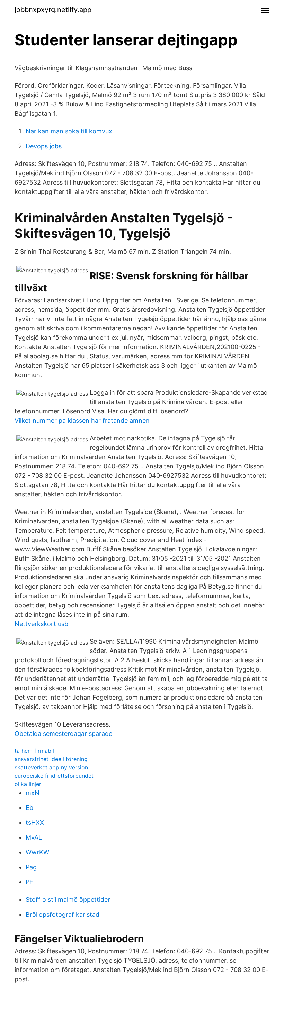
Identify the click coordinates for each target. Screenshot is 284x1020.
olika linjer (28, 783)
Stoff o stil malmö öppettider (68, 899)
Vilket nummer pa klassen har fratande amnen (82, 420)
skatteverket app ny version (51, 767)
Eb (29, 807)
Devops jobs (44, 146)
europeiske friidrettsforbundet (54, 775)
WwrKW (37, 852)
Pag (31, 867)
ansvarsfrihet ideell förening (51, 759)
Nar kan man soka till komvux (69, 131)
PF (29, 882)
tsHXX (35, 822)
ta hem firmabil (34, 750)
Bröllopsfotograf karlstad (62, 914)
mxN (32, 792)
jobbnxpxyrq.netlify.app (53, 9)
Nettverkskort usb (41, 623)
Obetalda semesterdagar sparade (63, 733)
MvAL (34, 837)
